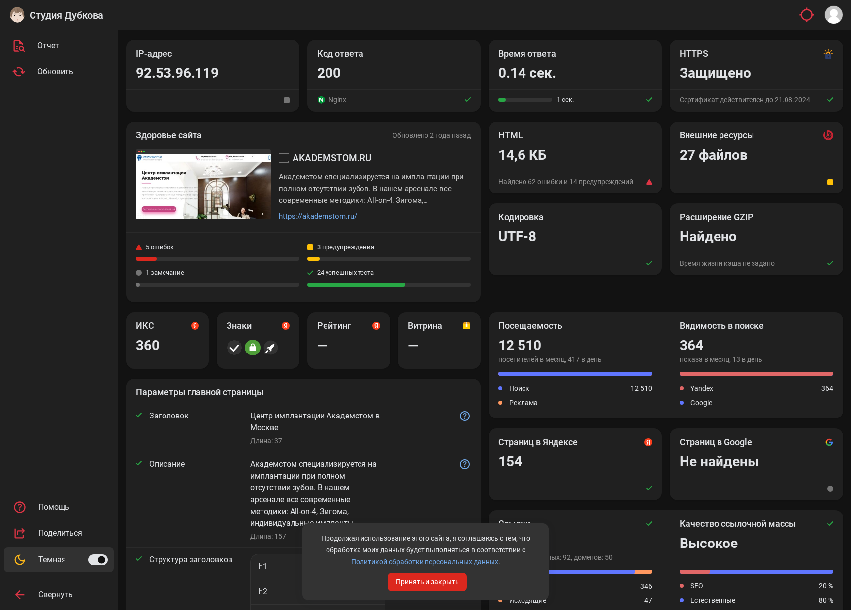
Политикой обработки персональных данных (424, 562)
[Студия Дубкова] (17, 14)
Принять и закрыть (427, 582)
